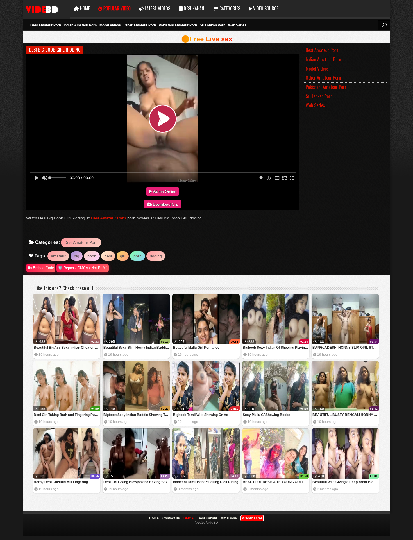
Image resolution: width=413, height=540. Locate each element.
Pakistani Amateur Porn (178, 25)
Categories (229, 8)
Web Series (237, 25)
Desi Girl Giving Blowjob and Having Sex (135, 482)
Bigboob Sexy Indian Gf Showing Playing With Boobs (276, 348)
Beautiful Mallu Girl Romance (196, 348)
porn (137, 256)
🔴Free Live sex (206, 39)
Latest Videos (157, 8)
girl (122, 256)
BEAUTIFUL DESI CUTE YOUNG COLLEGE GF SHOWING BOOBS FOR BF (276, 482)
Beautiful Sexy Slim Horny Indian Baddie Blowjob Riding (136, 348)
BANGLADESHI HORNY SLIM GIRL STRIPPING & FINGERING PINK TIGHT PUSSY (345, 348)
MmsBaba (229, 518)
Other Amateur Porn (140, 25)
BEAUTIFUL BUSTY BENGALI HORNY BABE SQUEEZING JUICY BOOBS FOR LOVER (345, 415)
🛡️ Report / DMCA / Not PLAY (82, 268)
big (76, 256)
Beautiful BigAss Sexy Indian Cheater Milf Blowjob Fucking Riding (67, 348)
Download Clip (165, 204)
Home (84, 8)
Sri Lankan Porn (212, 25)
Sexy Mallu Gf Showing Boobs (266, 415)
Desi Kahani (194, 8)
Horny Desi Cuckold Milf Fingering (61, 482)
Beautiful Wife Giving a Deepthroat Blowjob (345, 482)
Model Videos (110, 25)
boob (91, 256)
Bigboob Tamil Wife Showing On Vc (200, 415)
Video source (265, 8)
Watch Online (164, 191)
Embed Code (43, 268)
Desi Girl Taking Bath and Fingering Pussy (67, 415)
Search (384, 25)
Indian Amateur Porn (80, 25)
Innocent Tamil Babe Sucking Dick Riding (205, 482)
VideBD (46, 8)
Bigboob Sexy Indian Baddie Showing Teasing (136, 415)
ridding (156, 256)
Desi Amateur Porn (45, 25)
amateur (58, 256)
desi (108, 256)
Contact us (171, 518)
